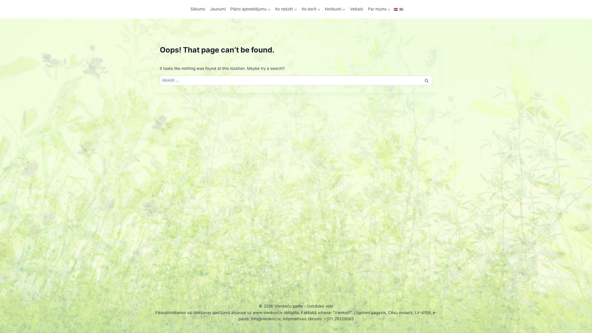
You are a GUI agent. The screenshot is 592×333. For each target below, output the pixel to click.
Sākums (197, 9)
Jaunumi (218, 9)
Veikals (356, 9)
